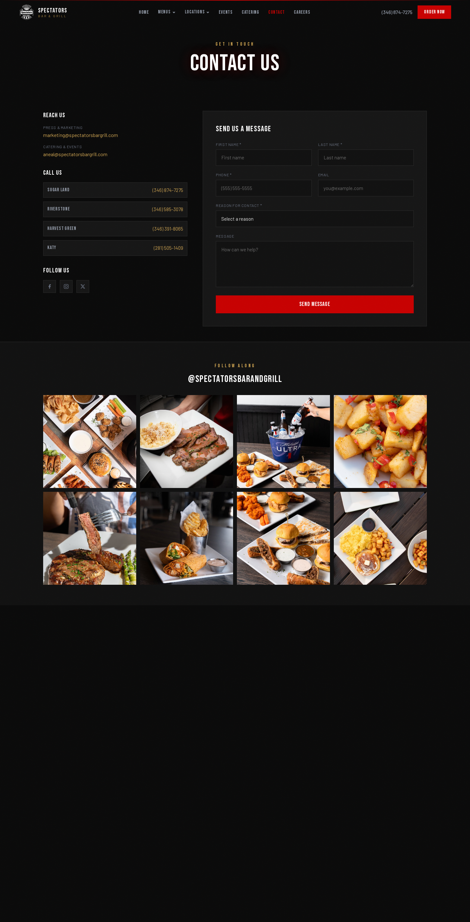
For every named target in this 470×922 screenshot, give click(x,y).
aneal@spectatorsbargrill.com (75, 154)
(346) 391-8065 (168, 229)
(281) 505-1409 (168, 248)
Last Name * (330, 144)
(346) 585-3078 (167, 209)
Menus (164, 12)
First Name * (228, 144)
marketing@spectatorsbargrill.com (80, 135)
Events (226, 12)
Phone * (223, 174)
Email (323, 174)
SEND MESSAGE (314, 304)
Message (225, 236)
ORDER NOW (434, 12)
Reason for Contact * (239, 205)
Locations (195, 12)
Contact (276, 12)
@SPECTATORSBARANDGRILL (235, 379)
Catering (250, 12)
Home (144, 12)
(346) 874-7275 (397, 12)
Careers (302, 12)
